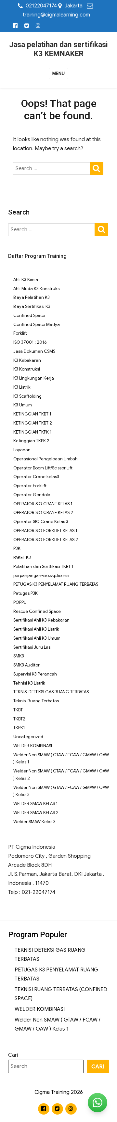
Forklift (20, 333)
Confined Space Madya (36, 324)
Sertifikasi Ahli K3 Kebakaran (41, 620)
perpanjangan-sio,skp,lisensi (41, 575)
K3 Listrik (22, 387)
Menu (58, 73)
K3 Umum (22, 405)
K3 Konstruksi (26, 369)
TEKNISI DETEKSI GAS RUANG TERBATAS (51, 692)
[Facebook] (15, 26)
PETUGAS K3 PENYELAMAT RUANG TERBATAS (55, 584)
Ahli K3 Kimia (25, 279)
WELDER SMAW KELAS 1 (35, 803)
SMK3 (18, 656)
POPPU (20, 602)
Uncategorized (28, 736)
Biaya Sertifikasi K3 (31, 306)
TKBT (18, 710)
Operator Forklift (29, 485)
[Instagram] (38, 26)
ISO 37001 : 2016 (29, 342)
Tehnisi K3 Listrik (29, 683)
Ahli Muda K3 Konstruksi (36, 288)
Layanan (22, 450)
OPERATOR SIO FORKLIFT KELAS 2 (45, 539)
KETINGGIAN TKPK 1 (32, 432)
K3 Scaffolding (27, 396)
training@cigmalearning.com (56, 15)
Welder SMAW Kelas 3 (34, 821)
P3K (16, 548)
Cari (13, 1055)
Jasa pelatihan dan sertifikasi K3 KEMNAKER (58, 49)
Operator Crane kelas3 (36, 476)
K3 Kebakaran (27, 360)
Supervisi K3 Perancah (35, 674)
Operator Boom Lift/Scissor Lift (42, 468)
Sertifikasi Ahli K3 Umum (36, 638)
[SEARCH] (96, 168)
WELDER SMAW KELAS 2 (35, 812)
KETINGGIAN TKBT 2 (32, 423)
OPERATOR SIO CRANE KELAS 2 (43, 512)
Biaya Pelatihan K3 (31, 297)
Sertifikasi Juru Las (31, 647)
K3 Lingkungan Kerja (33, 378)
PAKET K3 (22, 557)
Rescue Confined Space (37, 611)
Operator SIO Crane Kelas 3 (40, 521)
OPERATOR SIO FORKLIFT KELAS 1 (45, 530)
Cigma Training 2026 (58, 1092)
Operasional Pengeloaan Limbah (45, 459)
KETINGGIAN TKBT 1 (32, 414)
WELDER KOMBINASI (32, 746)
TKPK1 (19, 727)
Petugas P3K (25, 593)
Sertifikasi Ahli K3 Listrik (36, 629)
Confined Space (29, 315)
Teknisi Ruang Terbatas (36, 701)
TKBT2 (19, 719)
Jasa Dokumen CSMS (34, 351)
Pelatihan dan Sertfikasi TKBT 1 (43, 566)
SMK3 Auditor (26, 665)
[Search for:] (51, 168)
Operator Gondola (31, 495)
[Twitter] (26, 26)
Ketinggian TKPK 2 (31, 441)
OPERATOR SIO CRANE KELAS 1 (42, 504)
